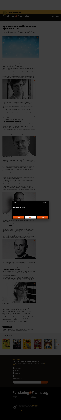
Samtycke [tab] (16, 204)
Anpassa (30, 217)
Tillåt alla (42, 217)
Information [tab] (26, 204)
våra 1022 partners (17, 208)
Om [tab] (44, 204)
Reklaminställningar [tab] (35, 204)
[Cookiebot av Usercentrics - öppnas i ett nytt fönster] (42, 202)
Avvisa (19, 217)
